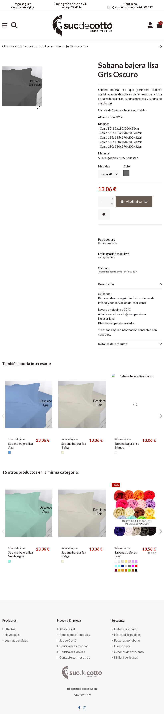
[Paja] (126, 561)
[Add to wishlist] (104, 214)
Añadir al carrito (137, 201)
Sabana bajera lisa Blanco (127, 445)
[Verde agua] (9, 561)
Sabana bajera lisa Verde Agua (20, 554)
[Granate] (116, 570)
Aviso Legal (67, 629)
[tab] (130, 284)
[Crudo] (119, 561)
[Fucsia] (133, 566)
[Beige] (62, 452)
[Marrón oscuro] (133, 570)
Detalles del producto (112, 343)
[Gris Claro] (126, 566)
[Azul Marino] (122, 566)
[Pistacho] (129, 570)
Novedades (12, 634)
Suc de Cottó (67, 640)
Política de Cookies (72, 652)
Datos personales (126, 629)
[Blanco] (116, 452)
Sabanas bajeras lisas (126, 554)
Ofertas (10, 629)
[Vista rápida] (49, 387)
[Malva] (133, 561)
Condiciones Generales (74, 634)
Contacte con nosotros (74, 657)
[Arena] (122, 561)
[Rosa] (129, 561)
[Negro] (136, 570)
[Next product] (161, 46)
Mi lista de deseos (126, 657)
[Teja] (126, 570)
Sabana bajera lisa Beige (73, 445)
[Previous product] (159, 46)
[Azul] (9, 452)
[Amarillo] (119, 570)
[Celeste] (116, 566)
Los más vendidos (16, 640)
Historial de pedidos (127, 634)
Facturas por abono (127, 640)
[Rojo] (136, 566)
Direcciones (122, 646)
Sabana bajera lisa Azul (20, 445)
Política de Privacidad (73, 646)
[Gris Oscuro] (129, 566)
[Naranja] (122, 570)
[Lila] (136, 561)
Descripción (106, 284)
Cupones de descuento (129, 652)
